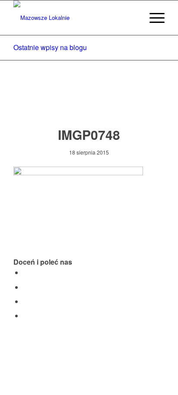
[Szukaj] (132, 17)
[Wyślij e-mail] (25, 315)
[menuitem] (132, 17)
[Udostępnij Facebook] (25, 272)
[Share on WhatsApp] (25, 301)
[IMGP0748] (89, 102)
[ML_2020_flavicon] (73, 17)
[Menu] (153, 17)
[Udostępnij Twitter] (25, 286)
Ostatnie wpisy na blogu (50, 47)
